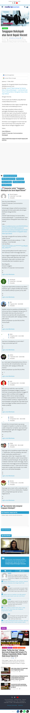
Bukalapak (4, 41)
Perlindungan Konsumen (11, 701)
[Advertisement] (15, 58)
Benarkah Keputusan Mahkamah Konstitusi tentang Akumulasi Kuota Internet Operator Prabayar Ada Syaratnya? (19, 678)
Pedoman (24, 699)
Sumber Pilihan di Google (10, 78)
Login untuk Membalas (8, 274)
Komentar (8, 571)
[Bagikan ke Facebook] (18, 711)
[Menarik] (3, 270)
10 (20, 680)
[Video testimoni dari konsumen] (15, 546)
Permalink (12, 198)
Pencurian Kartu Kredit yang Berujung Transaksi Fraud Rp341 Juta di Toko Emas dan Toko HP (19, 686)
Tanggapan (5, 28)
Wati (9, 614)
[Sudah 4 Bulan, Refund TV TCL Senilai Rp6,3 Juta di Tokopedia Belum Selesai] (5, 668)
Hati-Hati (4, 647)
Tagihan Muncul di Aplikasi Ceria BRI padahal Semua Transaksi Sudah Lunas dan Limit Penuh (13, 595)
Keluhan (15, 647)
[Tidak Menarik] (3, 272)
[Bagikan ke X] (21, 711)
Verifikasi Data (24, 41)
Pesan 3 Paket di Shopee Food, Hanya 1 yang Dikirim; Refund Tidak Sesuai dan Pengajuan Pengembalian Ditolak (13, 609)
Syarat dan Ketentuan (9, 699)
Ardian (9, 599)
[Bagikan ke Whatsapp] (24, 711)
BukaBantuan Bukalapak (15, 38)
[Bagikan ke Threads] (27, 711)
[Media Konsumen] (12, 7)
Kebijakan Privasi (17, 699)
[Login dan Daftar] (27, 7)
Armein (9, 573)
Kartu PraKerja (10, 41)
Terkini (23, 571)
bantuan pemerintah (12, 40)
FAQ (17, 701)
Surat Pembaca (21, 647)
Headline (10, 647)
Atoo (9, 586)
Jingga (13, 657)
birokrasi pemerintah (21, 40)
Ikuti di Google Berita (9, 75)
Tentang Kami (22, 701)
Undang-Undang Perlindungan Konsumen (15, 563)
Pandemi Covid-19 (17, 41)
